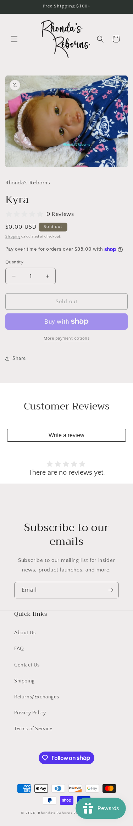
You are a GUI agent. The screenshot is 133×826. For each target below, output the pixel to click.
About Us (25, 633)
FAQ (19, 649)
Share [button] (19, 358)
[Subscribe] (110, 590)
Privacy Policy (30, 713)
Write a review (66, 435)
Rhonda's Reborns (55, 813)
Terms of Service (33, 729)
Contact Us (27, 665)
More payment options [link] (66, 338)
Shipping (13, 237)
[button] (14, 39)
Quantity (14, 261)
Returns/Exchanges (36, 697)
